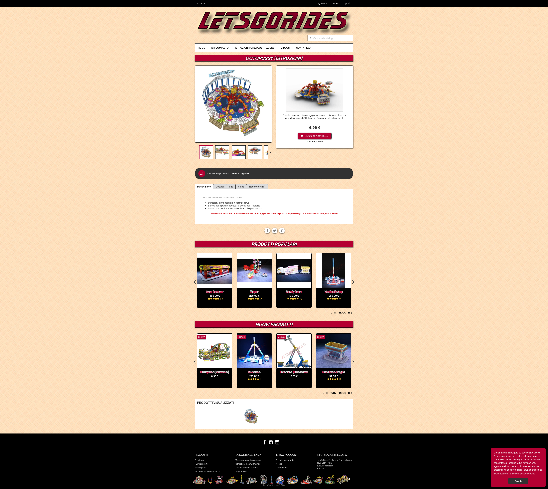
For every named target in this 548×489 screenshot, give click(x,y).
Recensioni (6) (257, 186)
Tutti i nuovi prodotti (337, 393)
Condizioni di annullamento (247, 464)
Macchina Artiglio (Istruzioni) (333, 373)
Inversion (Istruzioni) (254, 372)
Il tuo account (287, 455)
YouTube (271, 442)
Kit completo (220, 47)
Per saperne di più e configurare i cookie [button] (514, 473)
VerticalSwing (294, 292)
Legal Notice (241, 471)
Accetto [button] (518, 481)
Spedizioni (199, 460)
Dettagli (220, 186)
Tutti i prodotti (341, 312)
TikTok (283, 442)
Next (353, 282)
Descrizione (204, 186)
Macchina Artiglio (294, 372)
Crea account (282, 467)
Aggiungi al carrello (315, 136)
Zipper (214, 292)
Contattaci (200, 3)
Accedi (279, 464)
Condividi (267, 230)
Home (201, 47)
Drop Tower (333, 292)
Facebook (264, 442)
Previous (195, 282)
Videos (285, 47)
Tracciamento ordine (285, 460)
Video (241, 186)
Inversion (215, 372)
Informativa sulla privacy (246, 467)
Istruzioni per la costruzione (254, 47)
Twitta (274, 230)
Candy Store (254, 292)
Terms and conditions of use (248, 460)
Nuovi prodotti (201, 464)
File (231, 186)
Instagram (277, 442)
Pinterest (282, 230)
